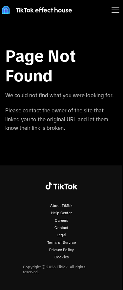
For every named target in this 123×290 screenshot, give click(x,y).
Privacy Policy (61, 250)
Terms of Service (61, 243)
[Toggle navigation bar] (115, 10)
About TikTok (61, 206)
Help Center (61, 213)
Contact (61, 228)
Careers (61, 220)
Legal (61, 235)
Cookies (61, 257)
